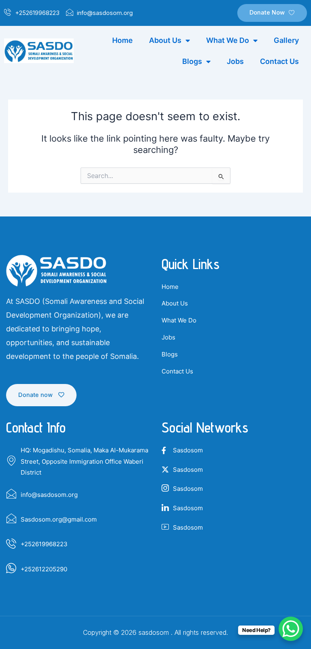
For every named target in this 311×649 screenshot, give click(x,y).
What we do (227, 40)
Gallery (286, 40)
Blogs (192, 61)
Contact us (279, 61)
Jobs (235, 61)
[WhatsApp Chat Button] (291, 629)
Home (122, 40)
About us (165, 40)
